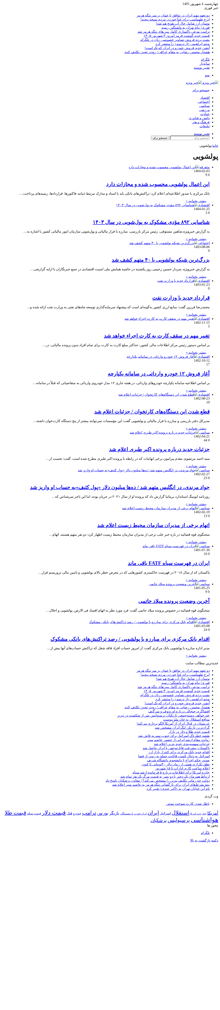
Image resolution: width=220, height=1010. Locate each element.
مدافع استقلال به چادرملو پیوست (186, 719)
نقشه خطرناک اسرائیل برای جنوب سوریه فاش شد (174, 736)
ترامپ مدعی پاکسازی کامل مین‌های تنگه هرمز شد (174, 31)
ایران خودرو (140, 813)
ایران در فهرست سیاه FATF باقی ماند (169, 563)
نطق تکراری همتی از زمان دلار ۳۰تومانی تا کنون (176, 764)
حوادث (205, 114)
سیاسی (204, 106)
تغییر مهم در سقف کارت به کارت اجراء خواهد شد (157, 335)
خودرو (77, 813)
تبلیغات (205, 126)
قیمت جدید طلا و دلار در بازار (189, 731)
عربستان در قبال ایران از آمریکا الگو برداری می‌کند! (173, 723)
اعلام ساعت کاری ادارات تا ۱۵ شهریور (182, 768)
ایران (153, 813)
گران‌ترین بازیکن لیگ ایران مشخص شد (182, 727)
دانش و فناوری (199, 118)
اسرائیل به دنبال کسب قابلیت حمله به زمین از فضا (174, 756)
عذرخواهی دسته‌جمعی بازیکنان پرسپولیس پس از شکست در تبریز (163, 715)
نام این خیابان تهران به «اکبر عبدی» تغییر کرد (178, 789)
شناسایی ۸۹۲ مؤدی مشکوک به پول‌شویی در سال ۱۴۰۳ (151, 222)
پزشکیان (159, 820)
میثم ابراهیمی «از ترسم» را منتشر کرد (182, 44)
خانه (215, 145)
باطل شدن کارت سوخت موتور (188, 804)
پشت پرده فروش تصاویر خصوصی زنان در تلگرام (175, 40)
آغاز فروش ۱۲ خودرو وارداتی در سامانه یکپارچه (159, 373)
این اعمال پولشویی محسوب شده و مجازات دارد (158, 184)
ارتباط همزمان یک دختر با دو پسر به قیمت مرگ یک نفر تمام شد (165, 776)
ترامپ (89, 813)
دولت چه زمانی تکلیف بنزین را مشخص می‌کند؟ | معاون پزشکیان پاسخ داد (157, 780)
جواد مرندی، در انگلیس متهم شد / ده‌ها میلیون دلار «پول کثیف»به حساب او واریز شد (120, 487)
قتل (69, 813)
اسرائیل (165, 813)
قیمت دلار (54, 812)
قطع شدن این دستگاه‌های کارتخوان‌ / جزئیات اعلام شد (152, 411)
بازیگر (114, 813)
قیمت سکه (34, 813)
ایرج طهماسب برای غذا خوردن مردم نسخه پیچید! (175, 19)
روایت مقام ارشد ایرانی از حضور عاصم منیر (178, 740)
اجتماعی (204, 102)
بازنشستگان (126, 813)
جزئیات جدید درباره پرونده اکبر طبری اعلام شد (159, 449)
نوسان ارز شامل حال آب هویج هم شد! (183, 23)
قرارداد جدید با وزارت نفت (181, 298)
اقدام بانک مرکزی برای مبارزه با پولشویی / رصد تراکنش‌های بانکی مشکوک (130, 639)
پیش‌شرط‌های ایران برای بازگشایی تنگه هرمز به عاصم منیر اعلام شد (161, 784)
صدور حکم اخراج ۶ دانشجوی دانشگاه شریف (178, 760)
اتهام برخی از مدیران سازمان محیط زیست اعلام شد (153, 525)
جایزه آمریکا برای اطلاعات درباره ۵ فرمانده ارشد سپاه (171, 772)
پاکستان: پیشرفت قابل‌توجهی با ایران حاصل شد (176, 748)
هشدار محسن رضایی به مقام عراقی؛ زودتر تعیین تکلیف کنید (167, 52)
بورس (102, 813)
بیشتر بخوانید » (196, 201)
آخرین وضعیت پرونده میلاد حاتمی (174, 601)
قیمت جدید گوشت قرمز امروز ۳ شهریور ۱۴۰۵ (177, 36)
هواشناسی (204, 819)
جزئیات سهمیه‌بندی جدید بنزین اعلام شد (182, 744)
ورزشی (204, 110)
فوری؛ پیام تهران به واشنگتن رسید (185, 27)
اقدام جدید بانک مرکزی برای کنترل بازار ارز (179, 752)
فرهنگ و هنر (201, 122)
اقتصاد (205, 97)
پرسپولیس (179, 820)
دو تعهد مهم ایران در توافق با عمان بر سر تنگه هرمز (173, 15)
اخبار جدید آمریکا (198, 814)
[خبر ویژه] (202, 82)
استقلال (180, 813)
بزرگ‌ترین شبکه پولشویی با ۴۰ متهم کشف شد (161, 260)
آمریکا (212, 813)
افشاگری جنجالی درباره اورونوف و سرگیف (179, 711)
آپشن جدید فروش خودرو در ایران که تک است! (177, 48)
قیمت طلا (15, 813)
